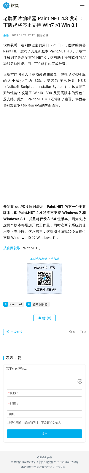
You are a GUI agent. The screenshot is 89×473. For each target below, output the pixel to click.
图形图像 (42, 35)
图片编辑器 (40, 304)
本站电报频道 (38, 258)
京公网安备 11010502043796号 (59, 462)
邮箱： (13, 403)
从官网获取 (12, 248)
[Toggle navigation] (82, 5)
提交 (44, 433)
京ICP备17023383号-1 (24, 462)
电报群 (55, 258)
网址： (13, 414)
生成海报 (16, 332)
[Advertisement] (44, 157)
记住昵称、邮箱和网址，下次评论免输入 (35, 422)
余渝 (6, 35)
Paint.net (16, 304)
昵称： (13, 393)
